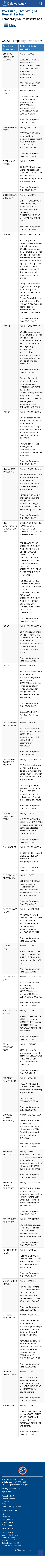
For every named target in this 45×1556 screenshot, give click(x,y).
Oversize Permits (9, 1537)
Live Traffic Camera (10, 1535)
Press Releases (8, 1498)
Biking (4, 1514)
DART (10, 1506)
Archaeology (7, 1525)
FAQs (4, 1504)
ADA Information (24, 1550)
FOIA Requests (8, 1522)
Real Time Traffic (9, 1540)
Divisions (5, 1501)
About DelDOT (8, 1496)
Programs (6, 1517)
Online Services (8, 1532)
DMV (4, 1506)
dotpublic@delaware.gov (17, 1484)
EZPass (18, 1506)
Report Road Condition (11, 1545)
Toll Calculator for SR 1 (11, 1543)
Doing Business (8, 1519)
